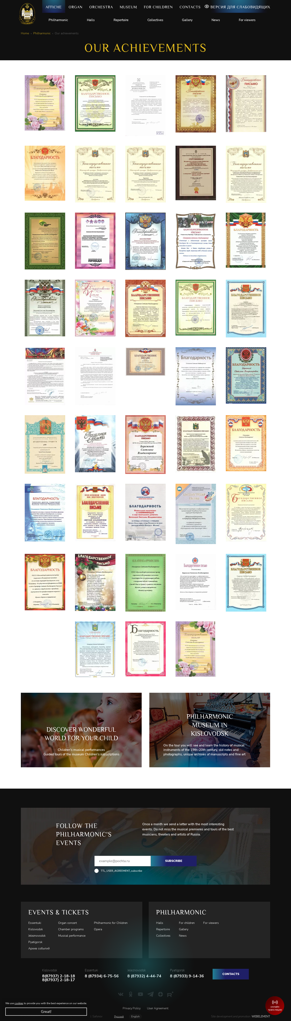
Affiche (54, 7)
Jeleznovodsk (37, 936)
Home (25, 33)
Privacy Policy (132, 1008)
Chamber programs (71, 929)
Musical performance (71, 936)
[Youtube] (140, 994)
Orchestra (101, 7)
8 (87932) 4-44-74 (144, 976)
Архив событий (39, 948)
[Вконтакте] (121, 994)
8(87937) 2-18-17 (58, 980)
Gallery (187, 20)
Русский (119, 1016)
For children (158, 7)
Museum (128, 7)
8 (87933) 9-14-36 (187, 976)
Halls (91, 20)
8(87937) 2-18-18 (58, 976)
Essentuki (34, 923)
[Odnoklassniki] (131, 994)
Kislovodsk (35, 929)
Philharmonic (58, 20)
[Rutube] (170, 994)
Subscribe (173, 861)
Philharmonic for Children (111, 923)
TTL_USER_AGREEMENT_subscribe (121, 871)
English (135, 1016)
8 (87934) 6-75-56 (102, 976)
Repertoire (121, 20)
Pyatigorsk (35, 942)
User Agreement (157, 1008)
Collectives (155, 20)
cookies (18, 1003)
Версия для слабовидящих (240, 7)
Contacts (190, 7)
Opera (98, 929)
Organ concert (67, 923)
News (216, 20)
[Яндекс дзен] (161, 994)
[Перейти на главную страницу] (29, 14)
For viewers (247, 20)
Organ (75, 7)
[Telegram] (151, 994)
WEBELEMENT (260, 1016)
